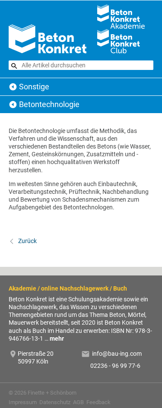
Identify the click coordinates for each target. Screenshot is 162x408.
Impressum (23, 402)
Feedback (98, 402)
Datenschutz (54, 402)
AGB (78, 402)
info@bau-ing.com (117, 353)
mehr (57, 338)
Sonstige (34, 86)
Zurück (27, 240)
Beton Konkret (13, 86)
